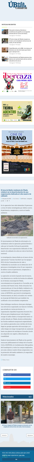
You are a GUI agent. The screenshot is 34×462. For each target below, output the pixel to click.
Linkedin (8, 383)
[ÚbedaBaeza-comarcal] (17, 6)
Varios (7, 359)
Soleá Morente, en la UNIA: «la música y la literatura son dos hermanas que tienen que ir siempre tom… (20, 50)
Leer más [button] (21, 455)
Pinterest (8, 387)
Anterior (4, 435)
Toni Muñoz (16, 198)
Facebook (8, 374)
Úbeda (4, 359)
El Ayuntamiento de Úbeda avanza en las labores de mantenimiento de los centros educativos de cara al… (20, 59)
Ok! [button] (16, 459)
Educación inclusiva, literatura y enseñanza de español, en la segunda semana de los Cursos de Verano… (19, 31)
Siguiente (30, 435)
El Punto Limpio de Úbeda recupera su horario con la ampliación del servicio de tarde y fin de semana (20, 40)
